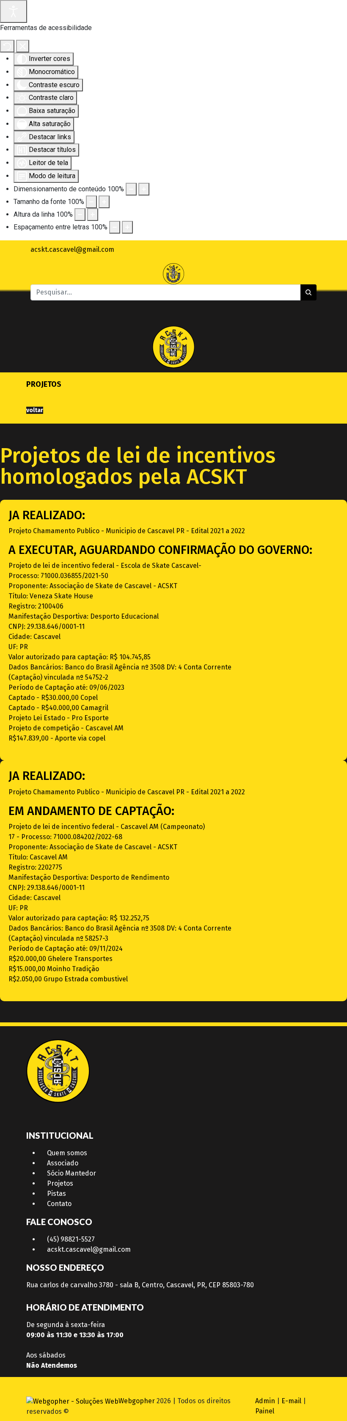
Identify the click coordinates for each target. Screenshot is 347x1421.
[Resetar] (7, 46)
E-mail (291, 1401)
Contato (59, 1204)
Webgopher (136, 1401)
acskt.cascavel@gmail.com (89, 1249)
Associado (62, 1163)
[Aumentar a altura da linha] (92, 214)
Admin (265, 1401)
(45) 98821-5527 (71, 1239)
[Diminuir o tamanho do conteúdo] (131, 189)
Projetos (60, 1183)
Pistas (56, 1194)
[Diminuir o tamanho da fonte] (91, 202)
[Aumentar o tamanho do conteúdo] (143, 189)
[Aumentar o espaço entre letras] (127, 227)
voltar (34, 410)
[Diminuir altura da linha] (79, 214)
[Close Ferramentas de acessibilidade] (22, 46)
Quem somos (67, 1153)
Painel (264, 1411)
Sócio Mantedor (71, 1173)
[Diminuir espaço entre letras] (114, 227)
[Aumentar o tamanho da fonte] (104, 202)
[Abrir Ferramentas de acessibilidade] (13, 11)
